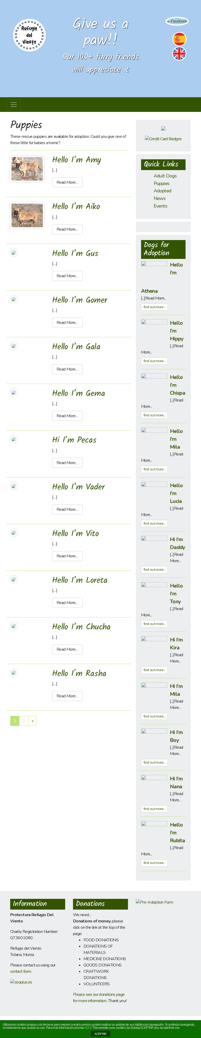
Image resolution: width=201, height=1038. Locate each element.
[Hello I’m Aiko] (27, 215)
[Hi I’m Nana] (154, 788)
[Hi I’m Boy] (154, 741)
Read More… (67, 182)
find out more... (154, 307)
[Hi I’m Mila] (154, 695)
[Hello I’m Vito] (13, 532)
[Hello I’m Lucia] (154, 494)
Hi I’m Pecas (74, 440)
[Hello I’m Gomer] (13, 299)
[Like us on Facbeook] (177, 21)
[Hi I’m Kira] (154, 649)
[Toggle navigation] (13, 104)
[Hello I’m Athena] (154, 274)
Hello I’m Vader (78, 487)
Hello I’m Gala (76, 347)
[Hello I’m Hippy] (154, 332)
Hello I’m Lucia (176, 493)
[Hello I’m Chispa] (154, 386)
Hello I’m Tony (176, 593)
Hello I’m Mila (176, 439)
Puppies (162, 183)
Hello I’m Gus (75, 253)
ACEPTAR (100, 1033)
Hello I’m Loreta (80, 580)
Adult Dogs (165, 175)
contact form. (21, 971)
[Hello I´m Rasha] (13, 672)
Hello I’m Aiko (76, 207)
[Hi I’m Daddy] (154, 548)
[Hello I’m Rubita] (154, 834)
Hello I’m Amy (76, 160)
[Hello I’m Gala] (13, 346)
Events (160, 206)
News (159, 198)
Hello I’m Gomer (79, 300)
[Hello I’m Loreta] (13, 579)
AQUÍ (87, 1028)
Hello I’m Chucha (81, 627)
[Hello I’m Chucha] (13, 626)
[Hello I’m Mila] (154, 440)
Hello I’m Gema (78, 393)
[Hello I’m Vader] (13, 486)
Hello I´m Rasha (79, 674)
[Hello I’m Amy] (27, 168)
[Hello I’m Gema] (13, 392)
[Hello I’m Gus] (13, 252)
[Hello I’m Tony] (154, 595)
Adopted (162, 190)
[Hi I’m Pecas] (13, 439)
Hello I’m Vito (75, 534)
